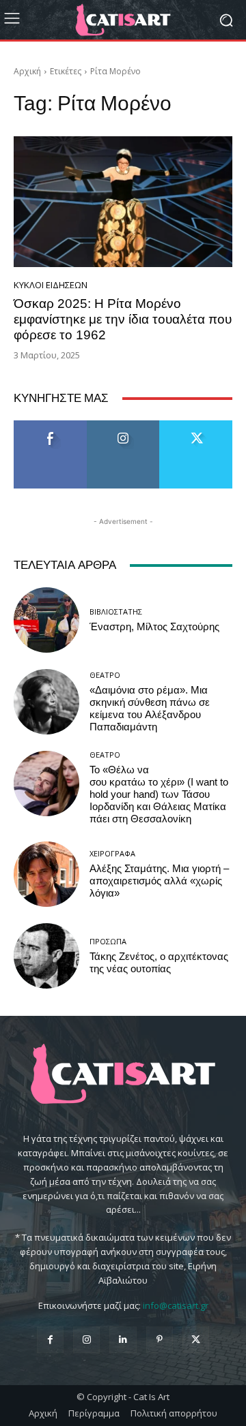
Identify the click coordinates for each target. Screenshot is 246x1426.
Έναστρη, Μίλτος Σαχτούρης (154, 627)
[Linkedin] (122, 1340)
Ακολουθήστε (123, 425)
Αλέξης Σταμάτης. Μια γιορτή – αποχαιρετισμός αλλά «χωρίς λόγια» (159, 881)
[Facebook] (50, 1340)
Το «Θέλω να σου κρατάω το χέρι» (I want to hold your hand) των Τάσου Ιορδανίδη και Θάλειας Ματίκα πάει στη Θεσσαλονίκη (159, 794)
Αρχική (27, 71)
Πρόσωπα (108, 941)
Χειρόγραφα (112, 853)
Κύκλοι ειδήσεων (50, 285)
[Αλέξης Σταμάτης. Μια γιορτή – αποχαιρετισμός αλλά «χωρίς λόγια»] (46, 874)
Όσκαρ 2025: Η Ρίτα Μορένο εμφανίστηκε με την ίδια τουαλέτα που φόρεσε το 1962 (123, 319)
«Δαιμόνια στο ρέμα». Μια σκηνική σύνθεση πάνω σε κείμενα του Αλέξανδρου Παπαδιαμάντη (150, 708)
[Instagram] (86, 1340)
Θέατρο (105, 675)
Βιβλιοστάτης (116, 611)
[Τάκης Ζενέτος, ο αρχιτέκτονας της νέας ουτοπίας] (46, 956)
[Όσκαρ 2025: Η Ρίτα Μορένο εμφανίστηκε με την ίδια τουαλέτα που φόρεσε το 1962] (123, 201)
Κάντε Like (50, 425)
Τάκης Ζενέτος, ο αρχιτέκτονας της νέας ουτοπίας (159, 962)
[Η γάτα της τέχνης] (123, 19)
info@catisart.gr (175, 1305)
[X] (195, 1340)
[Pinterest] (159, 1340)
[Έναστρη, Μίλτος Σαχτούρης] (46, 620)
